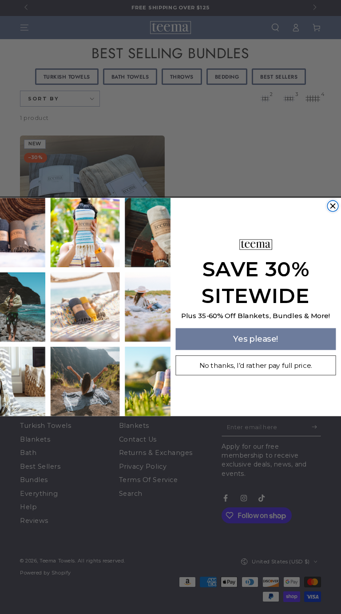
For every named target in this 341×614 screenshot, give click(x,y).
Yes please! (256, 338)
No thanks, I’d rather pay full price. (255, 365)
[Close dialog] (332, 205)
